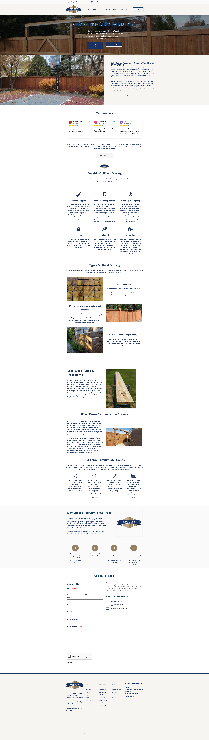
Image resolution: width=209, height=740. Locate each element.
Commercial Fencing (104, 687)
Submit (70, 662)
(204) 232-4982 (118, 605)
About (95, 9)
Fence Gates (102, 703)
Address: (128, 691)
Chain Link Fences (103, 700)
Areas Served (117, 9)
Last (86, 594)
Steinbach (114, 692)
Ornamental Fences (104, 692)
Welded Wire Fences (104, 695)
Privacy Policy (89, 700)
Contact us (95, 45)
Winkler (114, 695)
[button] (142, 129)
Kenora (114, 684)
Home (88, 9)
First (68, 594)
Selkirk (113, 687)
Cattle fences (102, 689)
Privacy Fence (102, 684)
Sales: (127, 696)
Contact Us (138, 9)
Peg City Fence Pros (136, 73)
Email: (127, 687)
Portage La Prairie (116, 689)
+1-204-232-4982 (134, 696)
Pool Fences (102, 697)
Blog (127, 9)
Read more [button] (97, 135)
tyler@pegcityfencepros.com (118, 608)
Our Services (105, 9)
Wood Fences (102, 705)
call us (114, 44)
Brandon (114, 697)
